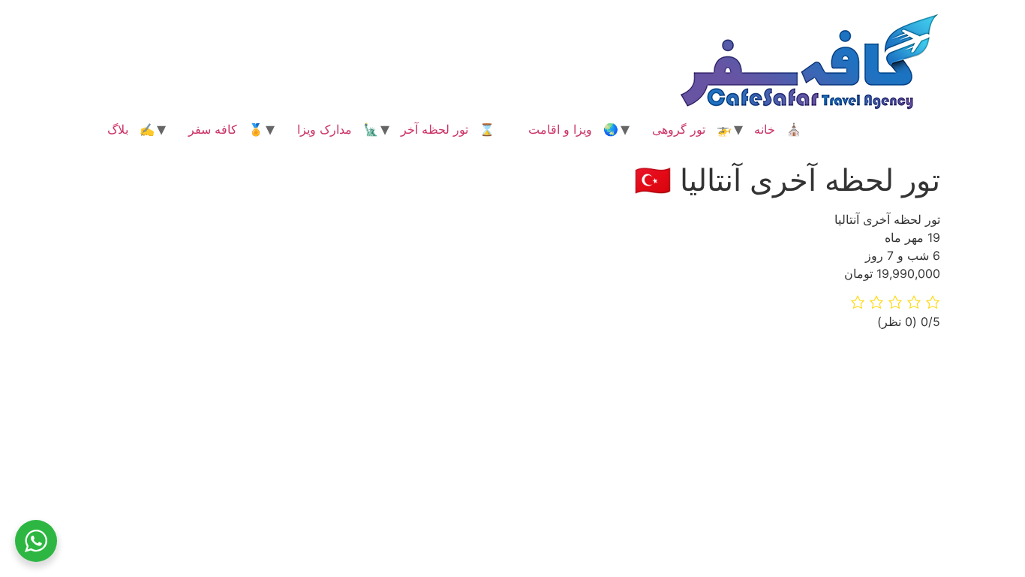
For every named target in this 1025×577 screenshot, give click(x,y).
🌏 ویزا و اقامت (573, 129)
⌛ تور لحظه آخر (447, 129)
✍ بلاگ (131, 129)
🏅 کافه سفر (225, 129)
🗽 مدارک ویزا (337, 129)
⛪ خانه (777, 129)
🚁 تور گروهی (692, 129)
